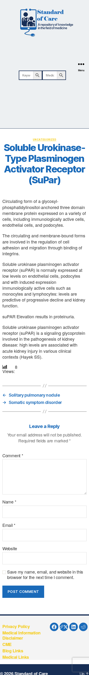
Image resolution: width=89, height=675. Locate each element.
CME (7, 644)
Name (9, 501)
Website (9, 548)
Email (8, 525)
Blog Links (12, 651)
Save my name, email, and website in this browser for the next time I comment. (45, 574)
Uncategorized (44, 139)
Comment (12, 455)
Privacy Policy (16, 626)
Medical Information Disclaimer (21, 635)
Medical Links (15, 657)
